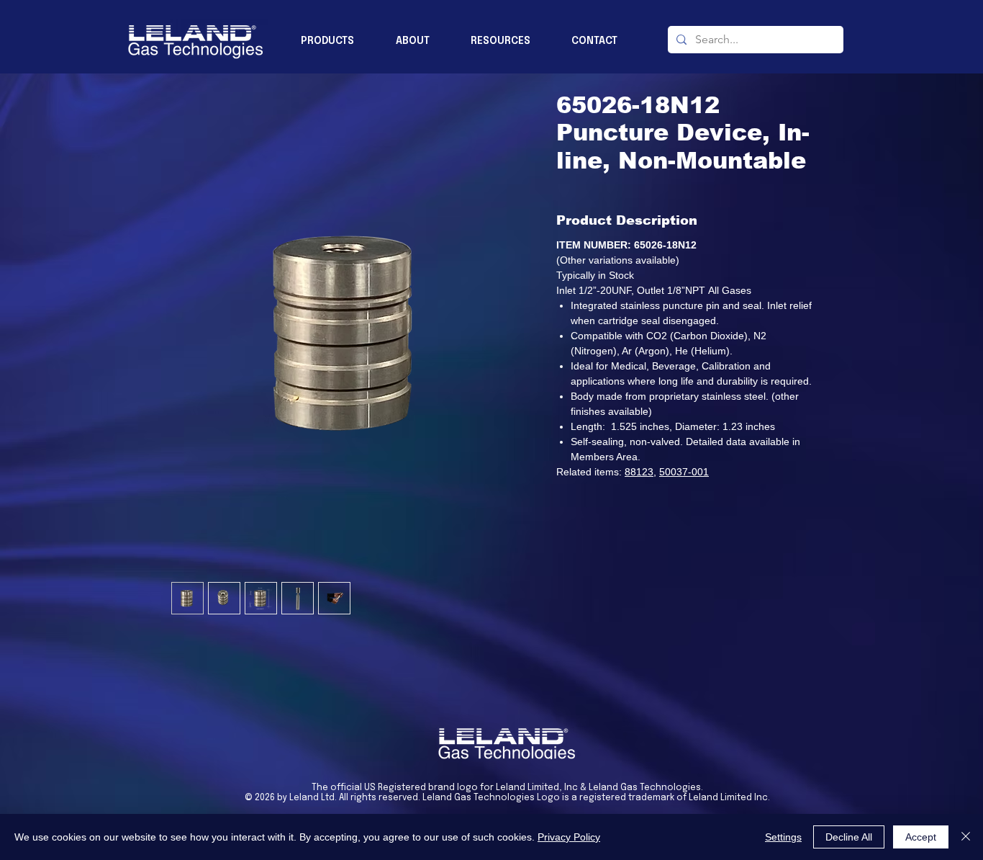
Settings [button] (783, 837)
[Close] (965, 836)
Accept (920, 837)
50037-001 (684, 472)
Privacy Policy (569, 837)
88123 (639, 472)
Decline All (848, 837)
